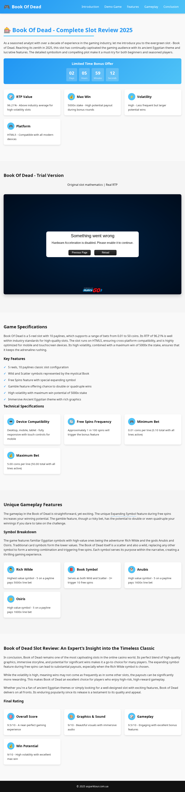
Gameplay (151, 7)
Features (133, 7)
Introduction (90, 7)
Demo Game (113, 7)
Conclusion (171, 7)
